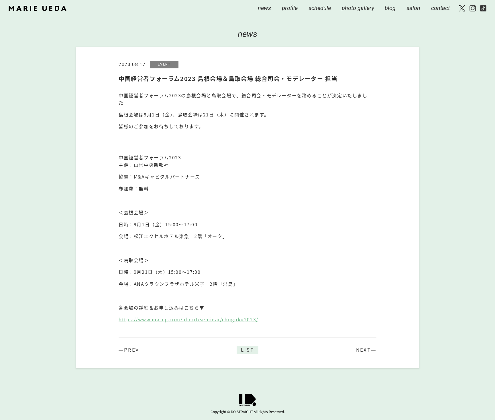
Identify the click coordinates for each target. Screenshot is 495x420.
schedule (320, 8)
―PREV (129, 350)
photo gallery (358, 8)
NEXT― (366, 350)
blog (390, 8)
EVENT (164, 64)
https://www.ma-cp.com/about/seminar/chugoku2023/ (188, 319)
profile (290, 8)
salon (413, 8)
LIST (247, 350)
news (264, 8)
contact (440, 8)
